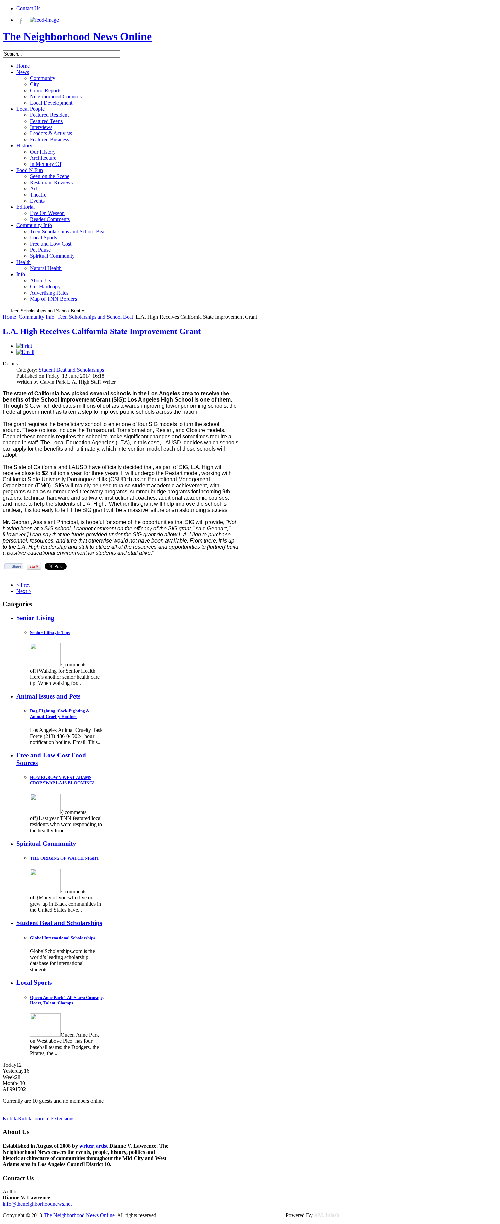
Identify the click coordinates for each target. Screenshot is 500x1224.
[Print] (24, 346)
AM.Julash (326, 1215)
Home (9, 317)
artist (102, 1146)
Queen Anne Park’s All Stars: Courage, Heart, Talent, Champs (67, 1000)
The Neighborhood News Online (79, 1215)
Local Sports (34, 982)
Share (16, 566)
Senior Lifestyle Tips (50, 632)
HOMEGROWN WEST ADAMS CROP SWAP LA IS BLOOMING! (62, 780)
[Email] (25, 352)
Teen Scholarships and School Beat (95, 317)
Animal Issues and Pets (48, 696)
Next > (23, 591)
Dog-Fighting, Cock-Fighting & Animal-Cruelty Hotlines (60, 713)
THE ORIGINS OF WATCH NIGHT (64, 858)
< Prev (23, 585)
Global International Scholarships (62, 937)
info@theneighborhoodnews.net (37, 1204)
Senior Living (35, 618)
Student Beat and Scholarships (71, 370)
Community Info (36, 317)
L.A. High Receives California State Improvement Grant (102, 331)
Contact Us (28, 8)
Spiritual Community (46, 843)
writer (86, 1146)
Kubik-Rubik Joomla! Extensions (38, 1118)
